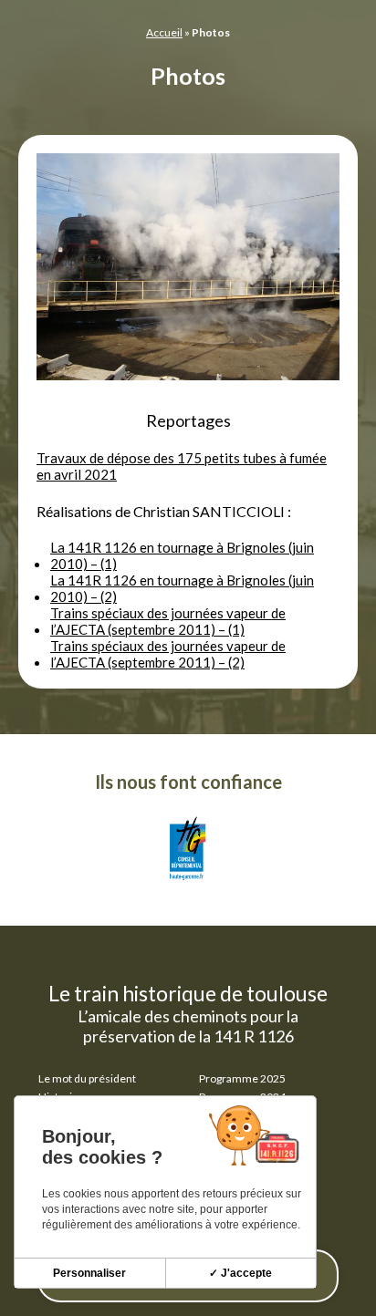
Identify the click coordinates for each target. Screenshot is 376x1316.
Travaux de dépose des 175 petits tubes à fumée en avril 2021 (182, 466)
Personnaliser (89, 1273)
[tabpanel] (188, 268)
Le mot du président (87, 1078)
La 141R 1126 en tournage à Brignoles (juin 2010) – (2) (182, 588)
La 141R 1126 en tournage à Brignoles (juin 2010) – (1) (182, 555)
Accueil (164, 32)
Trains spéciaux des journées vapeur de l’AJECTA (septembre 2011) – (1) (168, 621)
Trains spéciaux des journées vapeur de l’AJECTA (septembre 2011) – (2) (168, 653)
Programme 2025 (242, 1078)
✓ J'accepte (240, 1273)
